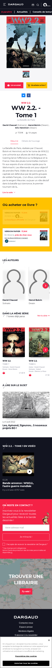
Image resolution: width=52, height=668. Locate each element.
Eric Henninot (22, 128)
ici (11, 552)
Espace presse (26, 627)
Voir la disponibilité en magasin (16, 238)
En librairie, (18, 235)
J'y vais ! (26, 591)
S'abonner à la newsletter (26, 635)
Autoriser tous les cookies (26, 663)
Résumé (14, 141)
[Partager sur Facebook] (29, 95)
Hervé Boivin (34, 125)
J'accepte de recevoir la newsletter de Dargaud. (26, 544)
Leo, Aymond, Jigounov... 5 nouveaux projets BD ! (25, 427)
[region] (26, 652)
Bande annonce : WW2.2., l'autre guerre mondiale (18, 485)
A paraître (6, 12)
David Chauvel (10, 125)
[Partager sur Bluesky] (23, 95)
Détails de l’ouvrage (31, 141)
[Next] (45, 285)
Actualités (22, 12)
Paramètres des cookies (26, 656)
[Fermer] (49, 640)
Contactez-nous (26, 623)
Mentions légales (26, 631)
